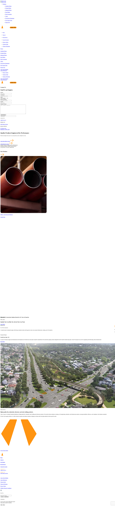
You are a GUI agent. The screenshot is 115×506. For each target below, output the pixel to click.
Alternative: (2, 116)
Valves (6, 16)
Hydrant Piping (8, 8)
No (1, 504)
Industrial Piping (8, 10)
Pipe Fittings (7, 12)
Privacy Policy (3, 486)
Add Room (6, 496)
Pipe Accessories (8, 14)
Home (1, 457)
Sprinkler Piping (8, 6)
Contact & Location (3, 466)
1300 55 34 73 (3, 120)
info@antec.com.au (4, 124)
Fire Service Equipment (9, 18)
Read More (2, 341)
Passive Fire (7, 22)
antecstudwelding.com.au (5, 141)
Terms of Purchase (3, 484)
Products (4, 4)
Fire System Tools (8, 20)
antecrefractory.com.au (4, 144)
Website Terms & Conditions (5, 488)
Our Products (2, 462)
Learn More (2, 324)
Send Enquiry (3, 114)
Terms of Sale (3, 482)
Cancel (2, 496)
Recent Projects (3, 464)
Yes (3, 504)
